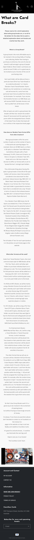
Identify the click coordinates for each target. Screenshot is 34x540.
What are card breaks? (12, 492)
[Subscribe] (28, 526)
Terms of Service (10, 500)
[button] (2, 7)
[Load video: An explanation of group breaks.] (17, 456)
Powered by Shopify (21, 537)
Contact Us (8, 480)
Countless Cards (15, 537)
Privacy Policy (9, 496)
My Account (8, 476)
